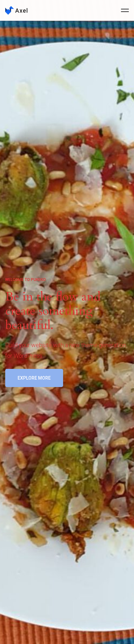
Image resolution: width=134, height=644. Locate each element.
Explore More (34, 378)
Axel (21, 11)
